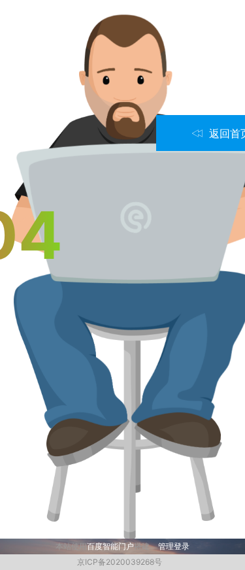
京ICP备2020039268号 (119, 562)
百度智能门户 (110, 546)
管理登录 (173, 546)
